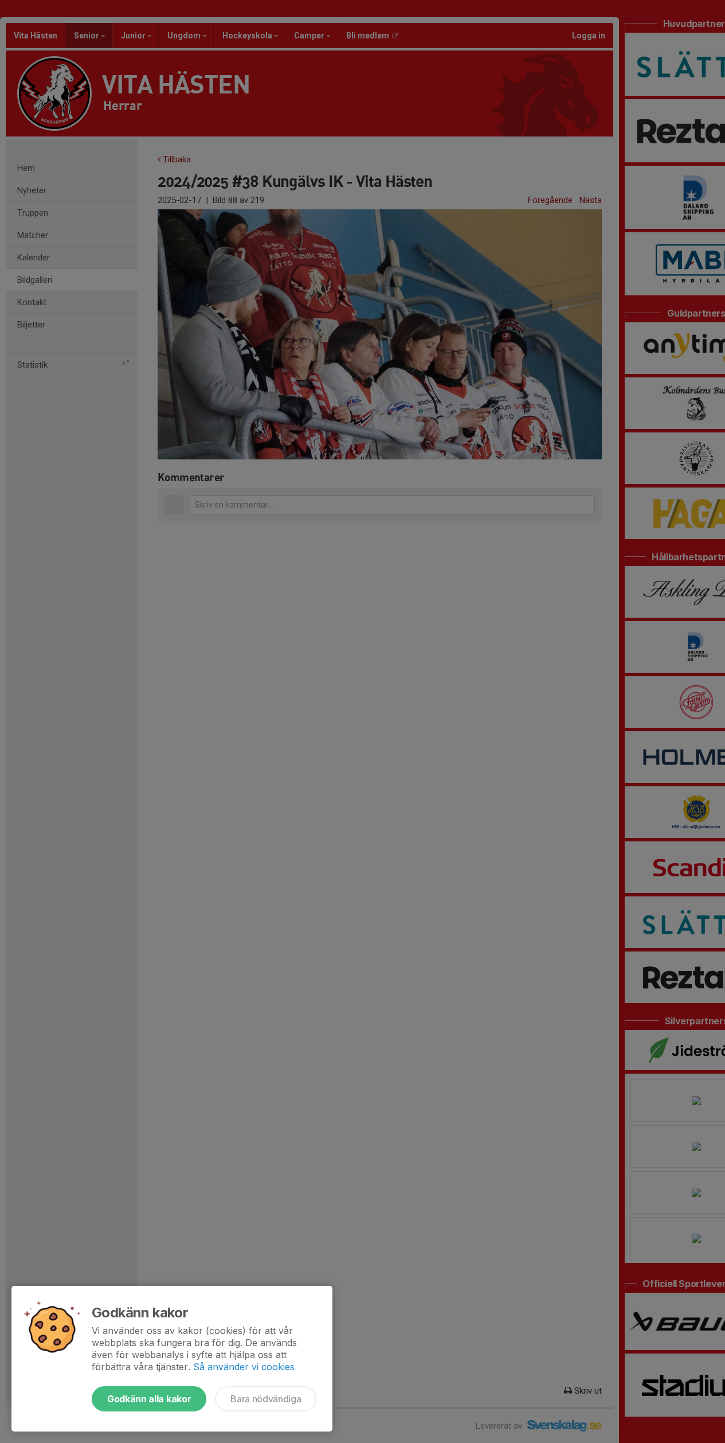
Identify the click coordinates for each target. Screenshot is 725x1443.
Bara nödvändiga (265, 1399)
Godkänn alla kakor (149, 1399)
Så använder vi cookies (244, 1366)
